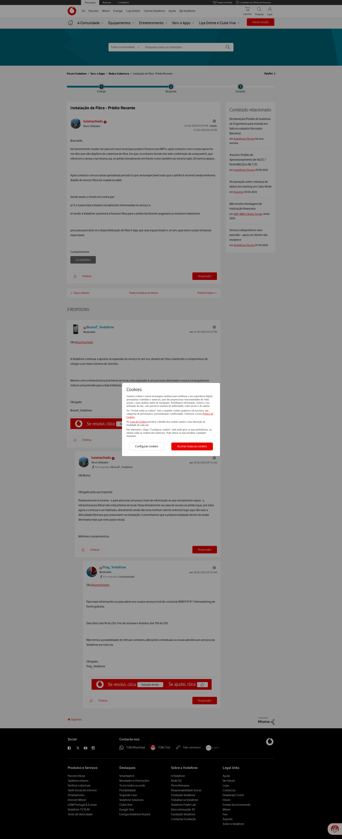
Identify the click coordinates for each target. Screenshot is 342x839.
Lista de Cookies (138, 421)
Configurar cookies (146, 446)
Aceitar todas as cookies (192, 446)
